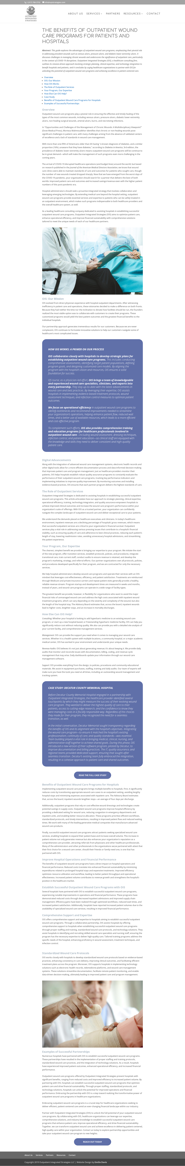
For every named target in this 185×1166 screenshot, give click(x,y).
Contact (153, 14)
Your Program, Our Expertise (58, 90)
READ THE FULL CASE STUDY (92, 775)
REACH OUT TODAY (92, 1141)
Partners (113, 14)
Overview (48, 77)
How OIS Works (51, 83)
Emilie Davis (101, 1162)
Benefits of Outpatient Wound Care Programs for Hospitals (72, 100)
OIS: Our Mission (52, 80)
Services (93, 14)
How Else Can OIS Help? (55, 93)
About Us (75, 14)
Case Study (49, 97)
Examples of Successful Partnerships (61, 103)
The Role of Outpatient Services (59, 87)
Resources (132, 14)
